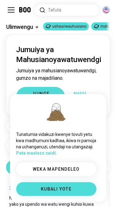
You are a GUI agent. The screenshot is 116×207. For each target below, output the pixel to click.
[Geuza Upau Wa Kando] (11, 10)
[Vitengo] (106, 10)
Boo (25, 10)
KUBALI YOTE (56, 189)
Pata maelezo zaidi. (36, 153)
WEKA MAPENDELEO (56, 169)
